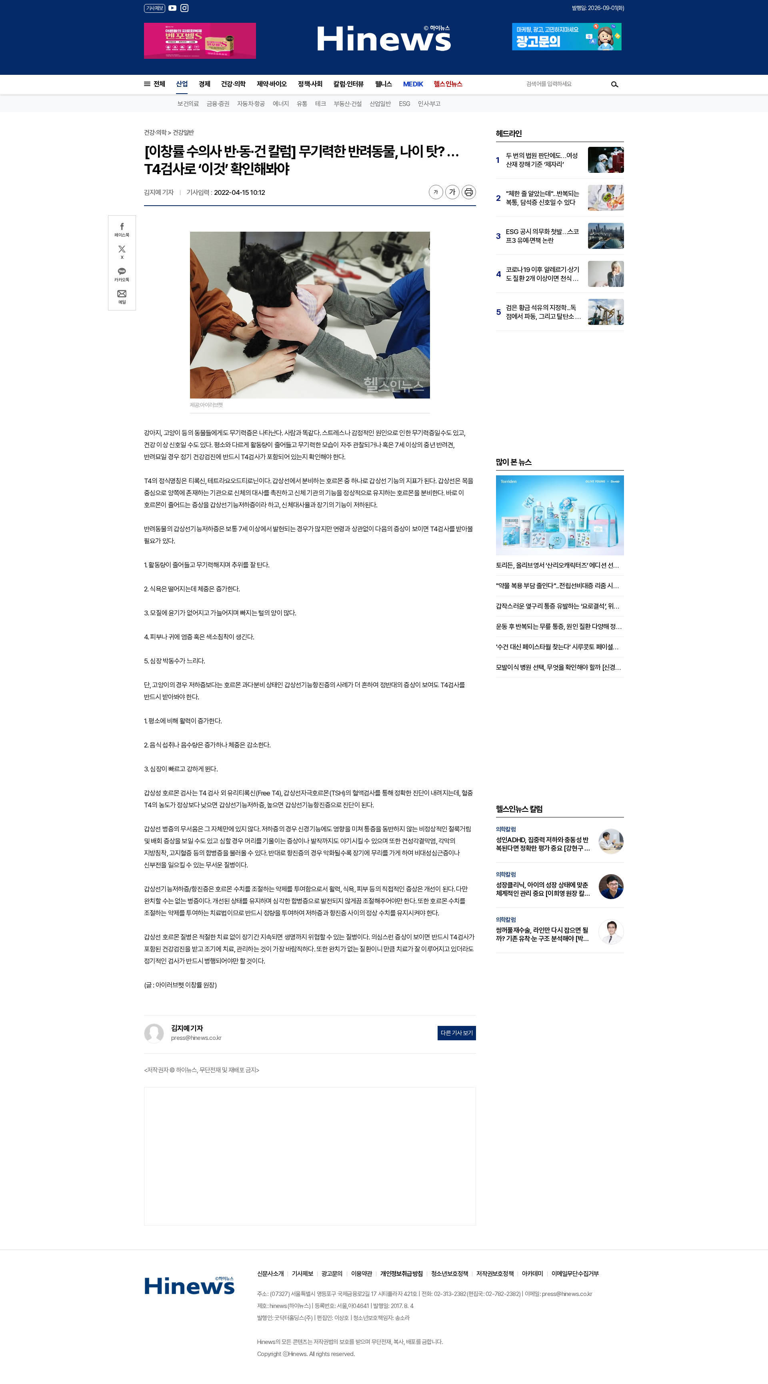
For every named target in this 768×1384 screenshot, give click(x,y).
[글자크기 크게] (452, 192)
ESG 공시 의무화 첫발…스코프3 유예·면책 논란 (542, 236)
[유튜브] (172, 8)
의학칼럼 (506, 829)
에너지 (281, 104)
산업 (181, 84)
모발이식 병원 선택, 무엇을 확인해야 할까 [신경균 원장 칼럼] (560, 667)
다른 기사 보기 (457, 1033)
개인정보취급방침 (401, 1274)
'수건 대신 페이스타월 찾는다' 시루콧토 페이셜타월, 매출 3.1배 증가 (560, 647)
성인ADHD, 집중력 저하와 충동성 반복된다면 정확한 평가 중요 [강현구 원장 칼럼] (543, 844)
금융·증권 (218, 104)
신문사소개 (270, 1274)
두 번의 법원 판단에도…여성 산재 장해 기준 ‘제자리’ (542, 160)
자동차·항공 (251, 104)
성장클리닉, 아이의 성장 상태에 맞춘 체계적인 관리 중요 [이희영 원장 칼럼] (542, 889)
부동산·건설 (348, 104)
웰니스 (383, 84)
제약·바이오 (272, 84)
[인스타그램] (184, 8)
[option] (200, 41)
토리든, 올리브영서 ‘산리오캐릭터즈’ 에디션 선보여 (560, 565)
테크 (320, 104)
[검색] (614, 84)
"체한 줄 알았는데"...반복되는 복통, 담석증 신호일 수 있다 (543, 198)
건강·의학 (233, 84)
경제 (204, 84)
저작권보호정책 (494, 1274)
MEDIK (413, 84)
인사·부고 (429, 104)
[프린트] (469, 192)
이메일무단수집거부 (575, 1274)
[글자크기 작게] (436, 192)
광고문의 (332, 1274)
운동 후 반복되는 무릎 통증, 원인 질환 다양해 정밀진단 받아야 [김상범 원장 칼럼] (560, 627)
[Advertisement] (310, 1156)
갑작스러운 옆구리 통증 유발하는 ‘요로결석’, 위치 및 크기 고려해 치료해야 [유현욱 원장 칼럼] (560, 606)
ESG (404, 104)
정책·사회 (310, 84)
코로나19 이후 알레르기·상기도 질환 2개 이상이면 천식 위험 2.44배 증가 (542, 274)
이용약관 (361, 1274)
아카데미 (532, 1274)
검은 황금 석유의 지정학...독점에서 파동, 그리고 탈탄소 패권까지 (543, 312)
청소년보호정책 (449, 1274)
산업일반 (380, 104)
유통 (302, 104)
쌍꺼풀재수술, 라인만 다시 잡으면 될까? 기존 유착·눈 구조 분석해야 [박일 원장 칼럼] (542, 934)
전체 (159, 84)
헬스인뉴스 (448, 84)
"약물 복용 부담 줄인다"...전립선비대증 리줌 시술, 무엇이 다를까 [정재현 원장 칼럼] (560, 586)
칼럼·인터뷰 (349, 84)
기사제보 (302, 1274)
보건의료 (188, 104)
